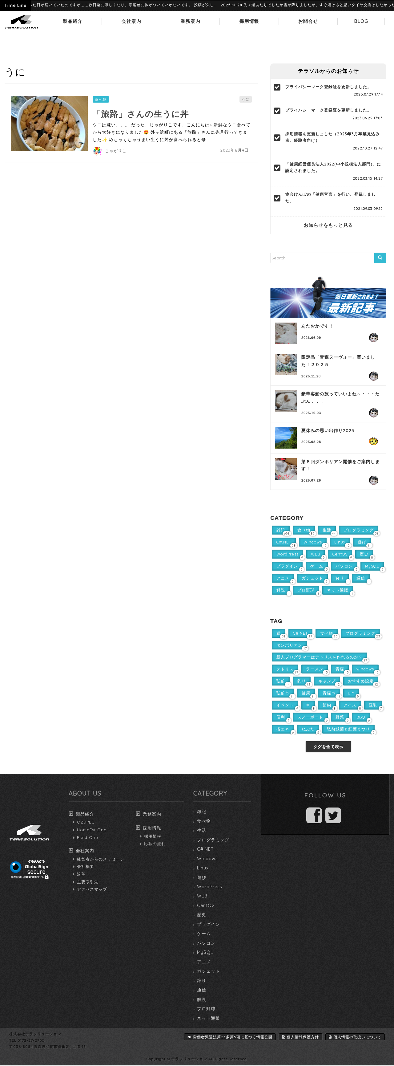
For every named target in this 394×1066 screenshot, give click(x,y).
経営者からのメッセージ (100, 858)
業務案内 (190, 21)
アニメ (204, 962)
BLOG (361, 21)
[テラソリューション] (21, 29)
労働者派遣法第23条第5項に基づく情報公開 (232, 1037)
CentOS (206, 905)
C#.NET (205, 849)
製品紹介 (72, 21)
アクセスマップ (92, 889)
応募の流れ (155, 843)
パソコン (206, 943)
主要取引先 (87, 881)
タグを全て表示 (328, 746)
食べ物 (101, 99)
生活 (201, 830)
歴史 (201, 914)
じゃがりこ (116, 150)
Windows (207, 858)
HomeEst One (92, 829)
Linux (203, 868)
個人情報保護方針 (303, 1037)
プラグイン (208, 924)
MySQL (205, 952)
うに (246, 99)
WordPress (209, 886)
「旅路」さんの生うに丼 (141, 113)
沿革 (81, 874)
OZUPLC (85, 822)
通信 (201, 990)
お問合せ (308, 21)
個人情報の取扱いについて (357, 1037)
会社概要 (85, 866)
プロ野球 (206, 1008)
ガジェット (208, 971)
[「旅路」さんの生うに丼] (49, 123)
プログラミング (213, 840)
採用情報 (249, 21)
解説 (201, 999)
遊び (201, 877)
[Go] (380, 258)
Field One (87, 837)
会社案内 (131, 21)
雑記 (201, 811)
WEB (202, 896)
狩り (201, 980)
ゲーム (204, 933)
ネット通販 (208, 1018)
